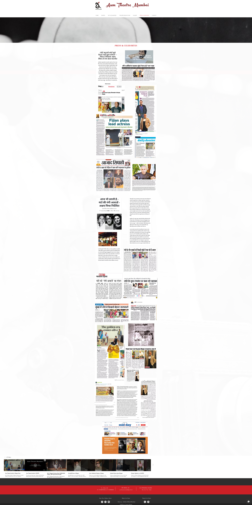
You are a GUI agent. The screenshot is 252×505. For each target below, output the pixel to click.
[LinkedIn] (145, 502)
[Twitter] (148, 502)
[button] (8, 457)
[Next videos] (153, 465)
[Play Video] (14, 465)
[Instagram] (105, 502)
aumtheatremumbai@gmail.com (126, 489)
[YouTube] (109, 502)
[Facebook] (102, 502)
